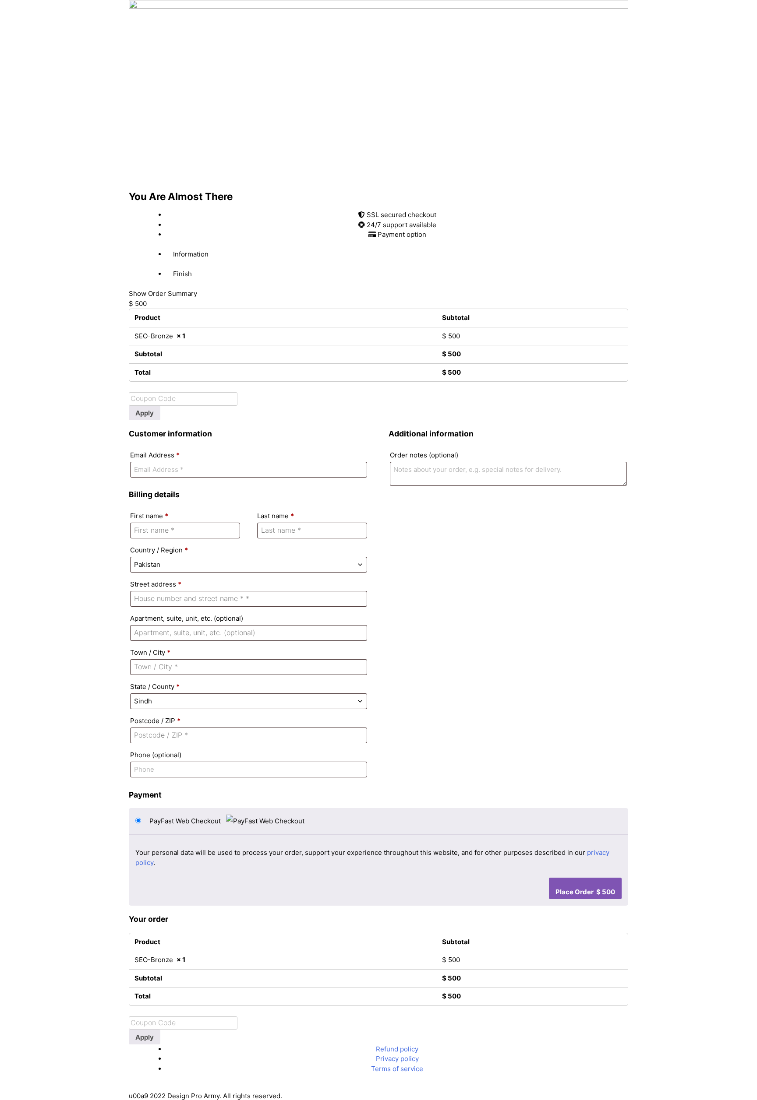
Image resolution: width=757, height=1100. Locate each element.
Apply (144, 413)
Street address (155, 584)
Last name (275, 516)
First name (149, 516)
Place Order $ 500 (585, 892)
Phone (155, 755)
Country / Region (159, 550)
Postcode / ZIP (155, 721)
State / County (155, 686)
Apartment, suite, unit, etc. (186, 618)
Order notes (424, 455)
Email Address (155, 455)
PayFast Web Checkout (186, 821)
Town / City (150, 652)
